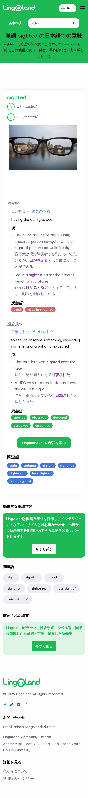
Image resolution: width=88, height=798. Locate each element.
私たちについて (15, 771)
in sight (54, 577)
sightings (14, 588)
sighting (31, 577)
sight (11, 577)
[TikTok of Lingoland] (12, 704)
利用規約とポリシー (18, 778)
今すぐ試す (44, 549)
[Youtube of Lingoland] (19, 704)
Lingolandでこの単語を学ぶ (44, 443)
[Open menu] (82, 8)
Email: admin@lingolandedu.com (29, 727)
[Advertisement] (44, 76)
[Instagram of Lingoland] (26, 704)
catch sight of (18, 599)
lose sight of (67, 588)
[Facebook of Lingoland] (5, 704)
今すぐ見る (44, 646)
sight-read (39, 588)
